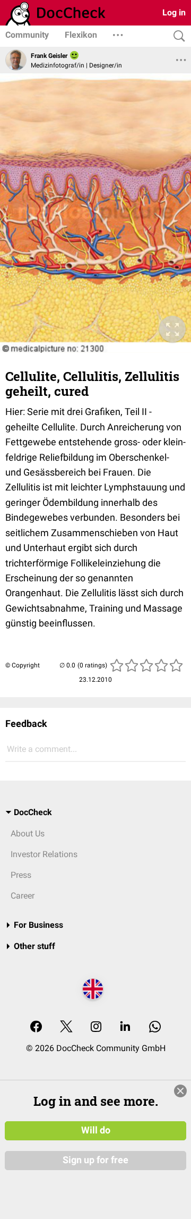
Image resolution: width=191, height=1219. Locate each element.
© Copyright (22, 665)
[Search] (177, 36)
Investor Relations (44, 854)
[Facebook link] (36, 1027)
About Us (28, 833)
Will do (95, 1130)
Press (21, 875)
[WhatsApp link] (155, 1027)
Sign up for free (95, 1160)
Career (22, 896)
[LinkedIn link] (125, 1027)
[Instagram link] (96, 1027)
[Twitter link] (66, 1027)
